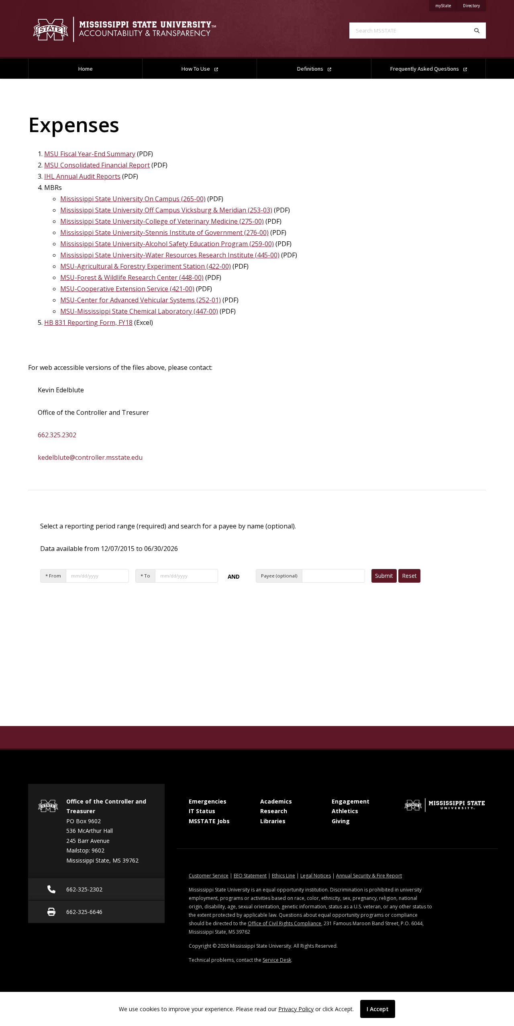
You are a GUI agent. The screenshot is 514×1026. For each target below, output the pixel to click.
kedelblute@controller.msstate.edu (90, 457)
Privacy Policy (296, 1009)
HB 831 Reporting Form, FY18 (88, 322)
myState (446, 5)
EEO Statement (250, 875)
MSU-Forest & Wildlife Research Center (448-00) (132, 277)
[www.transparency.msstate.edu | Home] (136, 29)
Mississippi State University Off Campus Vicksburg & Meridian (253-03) (166, 210)
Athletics (345, 811)
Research (273, 811)
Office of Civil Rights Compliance (284, 923)
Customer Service (208, 875)
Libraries (273, 821)
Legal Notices (315, 875)
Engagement (350, 801)
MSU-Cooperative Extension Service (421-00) (127, 288)
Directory (474, 5)
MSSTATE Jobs (209, 821)
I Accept (378, 1009)
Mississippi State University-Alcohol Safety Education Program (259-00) (167, 243)
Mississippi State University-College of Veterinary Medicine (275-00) (162, 221)
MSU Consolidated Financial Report (97, 165)
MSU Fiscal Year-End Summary (89, 153)
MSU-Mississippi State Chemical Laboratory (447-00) (139, 311)
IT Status (202, 811)
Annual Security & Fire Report (369, 875)
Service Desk (277, 960)
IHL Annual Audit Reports (82, 176)
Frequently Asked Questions (425, 68)
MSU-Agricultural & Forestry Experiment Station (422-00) (145, 266)
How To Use (196, 68)
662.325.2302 (57, 434)
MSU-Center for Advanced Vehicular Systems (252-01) (140, 300)
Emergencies (207, 801)
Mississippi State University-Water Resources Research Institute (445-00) (169, 255)
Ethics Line (283, 875)
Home (85, 68)
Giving (341, 821)
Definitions (310, 68)
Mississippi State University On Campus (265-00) (133, 198)
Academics (276, 801)
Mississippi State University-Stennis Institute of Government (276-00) (164, 232)
